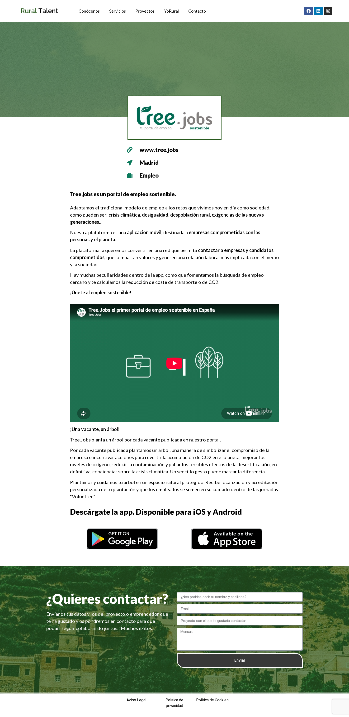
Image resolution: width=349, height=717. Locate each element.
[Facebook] (308, 11)
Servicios (117, 11)
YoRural (171, 11)
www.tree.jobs (159, 149)
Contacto (197, 11)
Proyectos (145, 11)
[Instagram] (328, 11)
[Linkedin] (318, 11)
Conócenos (89, 11)
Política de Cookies (212, 700)
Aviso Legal (136, 700)
